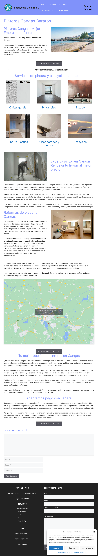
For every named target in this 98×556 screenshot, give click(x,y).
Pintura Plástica (18, 142)
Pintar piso (49, 107)
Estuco (80, 107)
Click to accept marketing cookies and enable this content (49, 312)
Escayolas (80, 142)
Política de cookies (63, 552)
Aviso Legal (22, 544)
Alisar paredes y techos (49, 143)
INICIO (43, 5)
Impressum (83, 552)
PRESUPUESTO (54, 5)
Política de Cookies (22, 539)
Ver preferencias (88, 548)
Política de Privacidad (22, 534)
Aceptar (56, 548)
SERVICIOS (67, 5)
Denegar (72, 548)
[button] (94, 532)
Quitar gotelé (17, 107)
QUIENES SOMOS (63, 10)
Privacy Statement (74, 552)
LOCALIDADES (46, 10)
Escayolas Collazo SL (26, 7)
